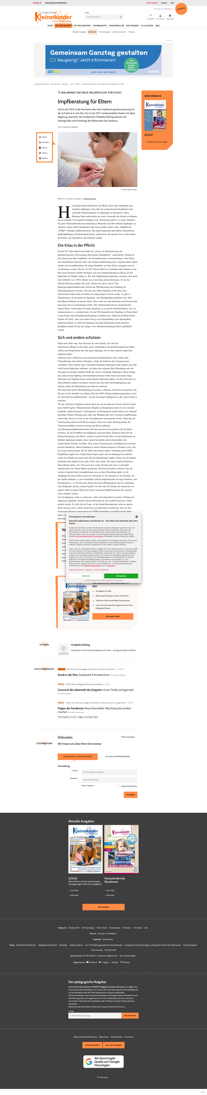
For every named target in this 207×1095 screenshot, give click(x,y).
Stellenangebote (76, 945)
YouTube (114, 962)
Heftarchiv (92, 32)
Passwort (74, 778)
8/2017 (77, 84)
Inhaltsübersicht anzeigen (157, 142)
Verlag (164, 3)
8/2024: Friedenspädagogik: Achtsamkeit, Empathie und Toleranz (91, 669)
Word (44, 137)
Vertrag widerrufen (92, 1045)
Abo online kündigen (128, 956)
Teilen (44, 148)
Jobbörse (181, 8)
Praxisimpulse (116, 25)
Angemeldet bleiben (129, 786)
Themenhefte (100, 25)
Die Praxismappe (82, 25)
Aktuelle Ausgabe (79, 32)
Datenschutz (104, 1037)
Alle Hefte (75, 895)
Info (172, 3)
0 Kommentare (89, 199)
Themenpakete (105, 32)
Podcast (131, 32)
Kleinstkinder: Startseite (42, 84)
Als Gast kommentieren (117, 756)
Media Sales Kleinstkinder (26, 945)
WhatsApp (63, 945)
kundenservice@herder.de (107, 956)
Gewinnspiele (108, 939)
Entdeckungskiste (190, 945)
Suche (87, 13)
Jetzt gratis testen (113, 616)
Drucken (45, 142)
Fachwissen (132, 25)
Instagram (105, 962)
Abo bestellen (103, 907)
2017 (71, 84)
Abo (157, 25)
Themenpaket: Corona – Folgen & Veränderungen (78, 717)
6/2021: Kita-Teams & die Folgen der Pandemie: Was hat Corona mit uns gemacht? (96, 703)
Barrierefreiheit (116, 1037)
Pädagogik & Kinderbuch (56, 3)
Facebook (93, 962)
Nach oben (104, 1077)
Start (50, 25)
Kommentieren (129, 737)
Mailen (45, 158)
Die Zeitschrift (63, 25)
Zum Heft (74, 890)
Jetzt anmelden (130, 1015)
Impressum (129, 1037)
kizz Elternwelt (110, 950)
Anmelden (130, 795)
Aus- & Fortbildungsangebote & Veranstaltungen (104, 945)
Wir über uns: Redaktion (163, 9)
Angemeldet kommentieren (77, 756)
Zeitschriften (152, 3)
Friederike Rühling (70, 126)
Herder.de (37, 3)
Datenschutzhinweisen (116, 1007)
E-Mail (75, 771)
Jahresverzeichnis (119, 32)
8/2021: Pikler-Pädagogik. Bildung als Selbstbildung (84, 684)
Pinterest (126, 962)
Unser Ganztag (96, 950)
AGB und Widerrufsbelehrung (85, 1037)
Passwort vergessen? (87, 785)
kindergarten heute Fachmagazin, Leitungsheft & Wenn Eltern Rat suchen (153, 945)
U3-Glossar (147, 25)
